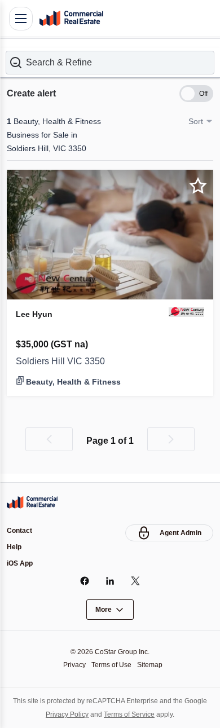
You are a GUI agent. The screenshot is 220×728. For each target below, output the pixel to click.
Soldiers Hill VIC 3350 (60, 361)
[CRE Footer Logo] (32, 502)
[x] (135, 581)
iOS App (20, 563)
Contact (19, 531)
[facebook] (85, 581)
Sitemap (149, 665)
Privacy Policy (67, 714)
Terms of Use (111, 665)
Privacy (74, 665)
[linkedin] (110, 581)
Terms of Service (129, 714)
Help (14, 547)
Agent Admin (180, 533)
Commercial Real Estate (71, 18)
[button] (110, 62)
